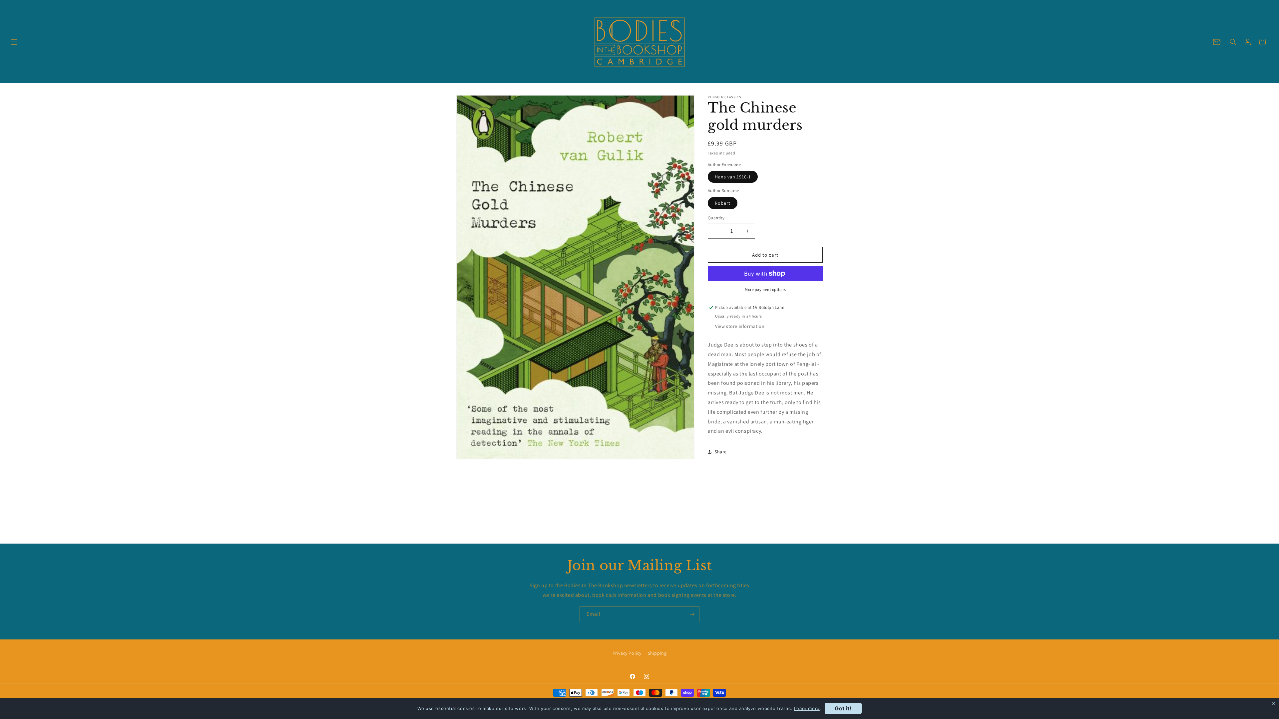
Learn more (807, 708)
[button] (14, 42)
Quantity (716, 218)
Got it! (843, 708)
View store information (739, 326)
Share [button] (720, 452)
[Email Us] (1216, 42)
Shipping (657, 653)
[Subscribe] (691, 614)
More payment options (765, 289)
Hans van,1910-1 (733, 177)
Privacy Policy (627, 653)
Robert (722, 203)
